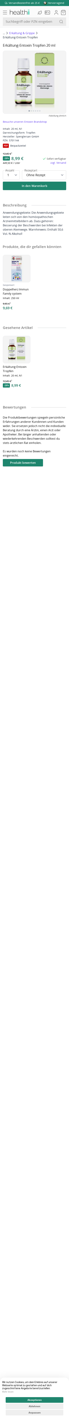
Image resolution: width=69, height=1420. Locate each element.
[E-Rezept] (48, 12)
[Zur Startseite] (19, 12)
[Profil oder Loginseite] (56, 12)
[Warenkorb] (63, 12)
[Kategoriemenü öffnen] (5, 12)
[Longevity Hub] (40, 12)
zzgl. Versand (58, 162)
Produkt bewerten (23, 463)
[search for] (61, 22)
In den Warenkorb (34, 186)
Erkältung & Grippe (22, 33)
